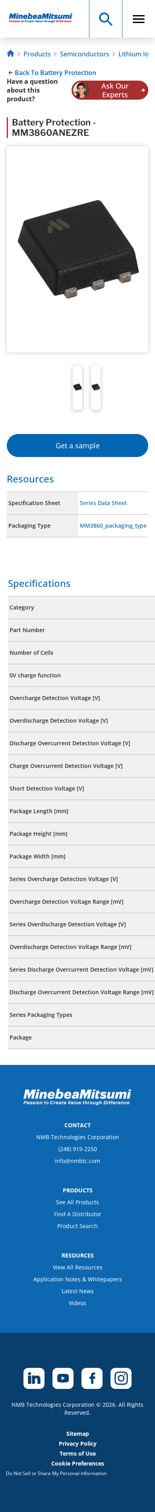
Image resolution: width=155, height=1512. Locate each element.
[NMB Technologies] (11, 54)
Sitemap (77, 1433)
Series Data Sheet (103, 503)
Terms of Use (78, 1453)
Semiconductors (84, 54)
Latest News (78, 1291)
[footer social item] (34, 1378)
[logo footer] (77, 1103)
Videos (77, 1303)
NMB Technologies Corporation (77, 1137)
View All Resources (78, 1267)
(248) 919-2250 (77, 1149)
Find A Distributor (77, 1214)
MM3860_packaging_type (113, 525)
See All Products (77, 1202)
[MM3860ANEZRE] (44, 18)
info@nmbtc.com (77, 1161)
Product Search (77, 1226)
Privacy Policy (78, 1443)
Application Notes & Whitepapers (77, 1279)
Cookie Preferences (77, 1463)
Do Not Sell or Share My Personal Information (56, 1473)
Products (37, 54)
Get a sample (78, 445)
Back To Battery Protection (55, 72)
